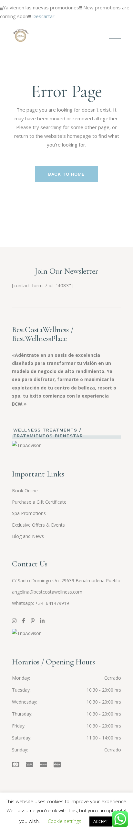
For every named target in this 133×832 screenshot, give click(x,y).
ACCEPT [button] (100, 821)
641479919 (57, 603)
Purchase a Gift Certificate (39, 502)
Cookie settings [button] (64, 821)
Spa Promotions (29, 513)
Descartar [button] (43, 16)
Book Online (25, 490)
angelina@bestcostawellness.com (47, 592)
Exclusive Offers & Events (38, 525)
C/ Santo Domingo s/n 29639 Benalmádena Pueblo (66, 580)
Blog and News (28, 536)
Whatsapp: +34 (28, 603)
